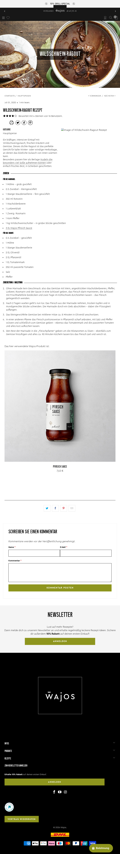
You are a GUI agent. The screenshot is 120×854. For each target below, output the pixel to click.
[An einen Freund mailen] (72, 508)
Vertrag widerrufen (22, 819)
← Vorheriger (94, 96)
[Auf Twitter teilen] (47, 508)
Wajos (63, 827)
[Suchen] (111, 18)
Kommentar (14, 561)
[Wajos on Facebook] (54, 792)
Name (11, 547)
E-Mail (63, 547)
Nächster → (109, 96)
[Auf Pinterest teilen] (63, 508)
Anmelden (60, 641)
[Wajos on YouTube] (60, 792)
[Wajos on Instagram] (65, 792)
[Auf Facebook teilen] (55, 508)
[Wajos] (60, 10)
